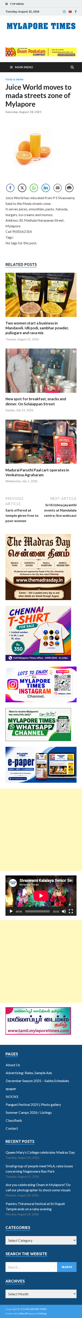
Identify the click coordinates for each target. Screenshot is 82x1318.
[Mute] (64, 911)
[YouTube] (70, 12)
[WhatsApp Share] (34, 188)
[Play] (11, 911)
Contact (12, 1128)
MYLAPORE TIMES (36, 1309)
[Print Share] (69, 188)
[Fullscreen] (71, 911)
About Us (13, 1065)
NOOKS (12, 1096)
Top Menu (17, 4)
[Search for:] (41, 1267)
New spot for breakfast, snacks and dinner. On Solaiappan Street (35, 401)
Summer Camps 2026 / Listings (29, 1112)
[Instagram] (64, 12)
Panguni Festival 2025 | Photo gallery (33, 1104)
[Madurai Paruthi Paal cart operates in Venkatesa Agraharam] (41, 465)
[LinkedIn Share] (46, 188)
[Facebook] (76, 12)
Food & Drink (14, 79)
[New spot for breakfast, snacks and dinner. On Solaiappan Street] (41, 394)
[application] (41, 895)
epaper (11, 1088)
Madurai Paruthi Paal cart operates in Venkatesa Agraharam (37, 472)
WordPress (26, 1313)
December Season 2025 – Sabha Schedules (37, 1081)
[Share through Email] (57, 188)
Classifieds (14, 1120)
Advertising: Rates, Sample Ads (29, 1073)
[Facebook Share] (10, 188)
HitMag (42, 1313)
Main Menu (24, 67)
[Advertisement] (41, 829)
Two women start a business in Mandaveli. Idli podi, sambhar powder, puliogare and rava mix (37, 328)
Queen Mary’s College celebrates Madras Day (40, 1152)
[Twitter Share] (22, 188)
